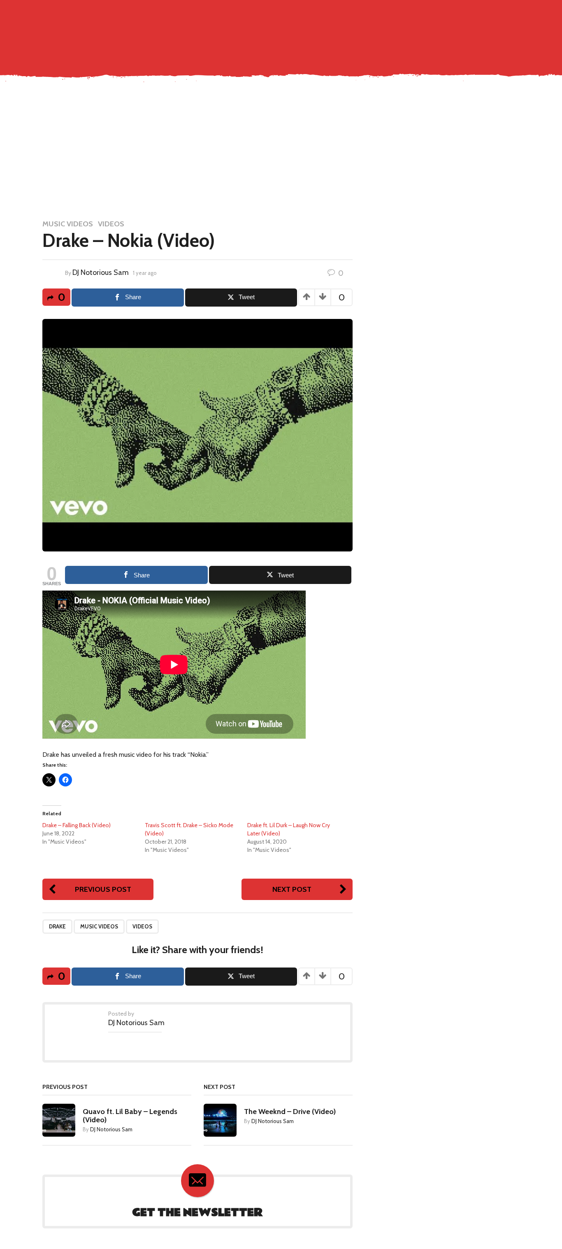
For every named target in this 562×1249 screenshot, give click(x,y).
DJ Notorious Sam (100, 272)
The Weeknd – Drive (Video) (290, 1111)
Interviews (425, 30)
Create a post (473, 13)
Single (277, 30)
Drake (57, 926)
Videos (111, 224)
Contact (247, 30)
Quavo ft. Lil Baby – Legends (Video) (130, 1115)
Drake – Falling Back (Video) (76, 825)
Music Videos (313, 30)
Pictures (354, 30)
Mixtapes (388, 30)
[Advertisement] (281, 149)
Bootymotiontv (474, 30)
